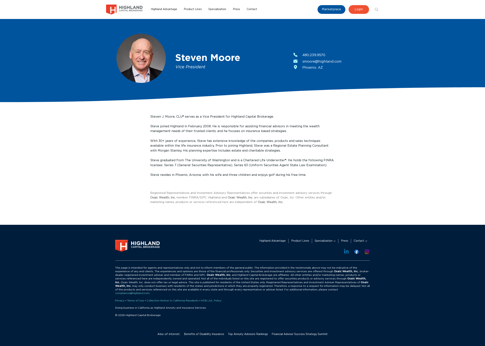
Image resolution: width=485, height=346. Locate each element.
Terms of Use (135, 300)
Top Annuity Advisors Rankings (248, 334)
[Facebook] (356, 252)
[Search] (376, 9)
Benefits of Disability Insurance (204, 334)
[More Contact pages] (366, 241)
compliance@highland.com (132, 293)
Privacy (119, 300)
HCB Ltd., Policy (211, 300)
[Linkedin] (346, 252)
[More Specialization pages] (335, 241)
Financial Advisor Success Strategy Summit (300, 334)
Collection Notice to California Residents (173, 300)
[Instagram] (367, 252)
